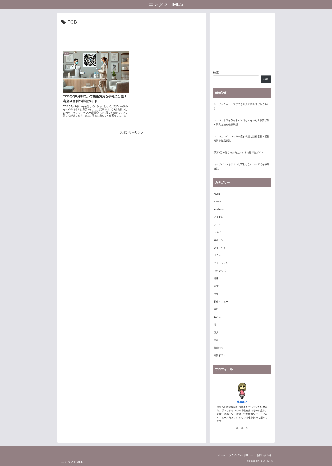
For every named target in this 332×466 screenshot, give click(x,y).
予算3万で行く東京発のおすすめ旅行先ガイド (239, 152)
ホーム (221, 455)
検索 (216, 72)
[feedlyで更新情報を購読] (242, 428)
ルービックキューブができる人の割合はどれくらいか (241, 106)
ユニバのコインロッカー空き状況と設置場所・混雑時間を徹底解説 (241, 138)
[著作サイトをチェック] (237, 428)
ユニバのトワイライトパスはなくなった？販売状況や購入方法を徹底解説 (241, 122)
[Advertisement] (131, 35)
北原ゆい (242, 401)
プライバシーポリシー (241, 455)
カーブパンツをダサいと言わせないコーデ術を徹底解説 (241, 166)
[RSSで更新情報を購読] (247, 428)
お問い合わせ (264, 455)
